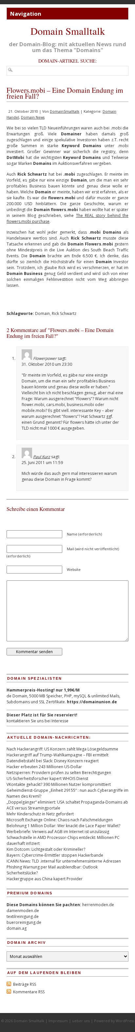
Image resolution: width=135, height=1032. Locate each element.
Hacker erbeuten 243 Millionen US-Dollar (44, 766)
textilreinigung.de (23, 916)
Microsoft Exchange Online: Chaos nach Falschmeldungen (60, 820)
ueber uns (81, 1020)
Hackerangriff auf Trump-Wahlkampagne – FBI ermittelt (57, 755)
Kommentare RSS (29, 992)
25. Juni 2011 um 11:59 (42, 462)
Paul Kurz (41, 456)
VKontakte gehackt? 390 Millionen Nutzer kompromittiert (59, 784)
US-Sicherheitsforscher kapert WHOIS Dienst (47, 778)
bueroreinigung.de (24, 922)
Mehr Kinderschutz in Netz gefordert (40, 814)
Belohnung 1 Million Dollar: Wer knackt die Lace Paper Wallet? (63, 825)
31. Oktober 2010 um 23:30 (47, 364)
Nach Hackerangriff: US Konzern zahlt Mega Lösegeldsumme (62, 749)
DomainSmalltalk (64, 111)
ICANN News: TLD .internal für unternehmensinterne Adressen (64, 861)
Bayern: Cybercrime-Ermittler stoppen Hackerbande (55, 855)
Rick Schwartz (64, 313)
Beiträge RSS (24, 984)
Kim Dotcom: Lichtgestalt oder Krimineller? (46, 849)
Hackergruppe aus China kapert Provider (45, 879)
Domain (42, 313)
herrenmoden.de (98, 904)
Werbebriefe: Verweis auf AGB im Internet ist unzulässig (58, 831)
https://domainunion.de (92, 702)
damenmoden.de (23, 910)
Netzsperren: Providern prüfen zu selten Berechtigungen (59, 772)
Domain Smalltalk (67, 31)
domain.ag (17, 928)
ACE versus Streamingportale (33, 808)
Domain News (33, 117)
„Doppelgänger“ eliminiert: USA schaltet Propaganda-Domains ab (67, 802)
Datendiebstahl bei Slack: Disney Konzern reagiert (53, 761)
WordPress (125, 1020)
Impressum (58, 1020)
